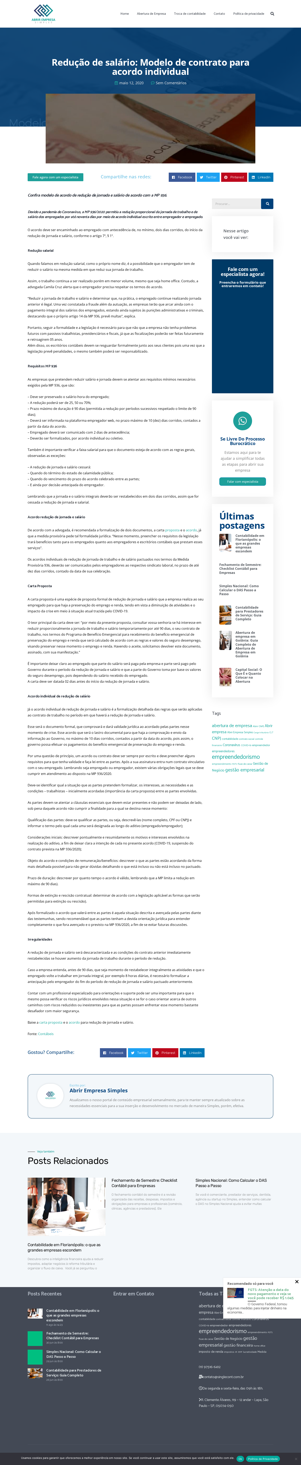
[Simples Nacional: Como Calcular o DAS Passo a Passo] (35, 1357)
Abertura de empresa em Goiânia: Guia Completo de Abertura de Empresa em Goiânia (246, 644)
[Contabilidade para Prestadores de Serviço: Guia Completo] (35, 1373)
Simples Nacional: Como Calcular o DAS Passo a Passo (239, 590)
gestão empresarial (244, 770)
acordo (191, 530)
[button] (182, 177)
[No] (296, 1459)
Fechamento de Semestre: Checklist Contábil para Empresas (240, 568)
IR (236, 1352)
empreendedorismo (236, 757)
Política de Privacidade (263, 1459)
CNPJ (216, 738)
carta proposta (50, 1022)
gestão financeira (238, 1345)
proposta (172, 530)
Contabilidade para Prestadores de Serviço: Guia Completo (249, 613)
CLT (271, 732)
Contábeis (46, 1034)
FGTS (234, 764)
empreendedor (261, 745)
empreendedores (223, 751)
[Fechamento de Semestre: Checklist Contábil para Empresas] (35, 1338)
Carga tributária (261, 732)
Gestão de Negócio (228, 1339)
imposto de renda (211, 1352)
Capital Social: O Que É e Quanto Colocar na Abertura (248, 675)
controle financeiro (241, 1319)
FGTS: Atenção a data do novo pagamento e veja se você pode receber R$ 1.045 (271, 1294)
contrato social (246, 739)
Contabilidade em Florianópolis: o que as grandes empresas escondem (249, 543)
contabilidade (230, 738)
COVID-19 (246, 745)
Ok (240, 1459)
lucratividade (250, 1352)
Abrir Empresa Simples (240, 732)
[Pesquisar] (272, 14)
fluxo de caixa (245, 764)
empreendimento (221, 764)
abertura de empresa (232, 726)
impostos (229, 1352)
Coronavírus (231, 745)
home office (259, 1346)
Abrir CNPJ (258, 726)
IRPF (240, 1352)
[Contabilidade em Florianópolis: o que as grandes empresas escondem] (35, 1314)
